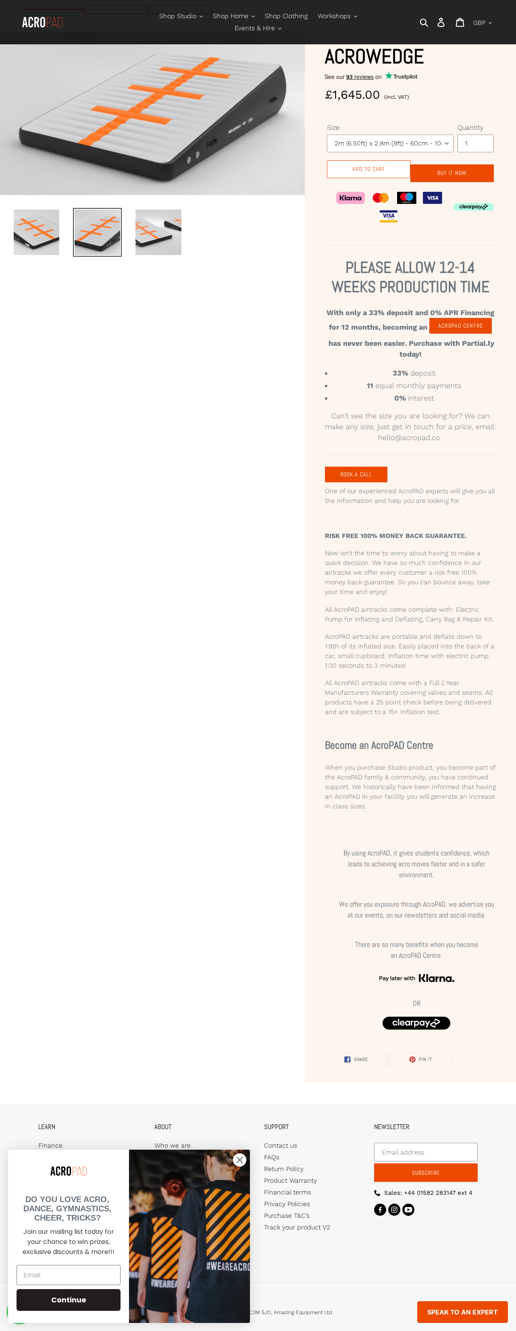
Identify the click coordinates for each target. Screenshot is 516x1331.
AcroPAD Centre (460, 325)
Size (333, 127)
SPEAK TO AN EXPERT (462, 1312)
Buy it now (452, 172)
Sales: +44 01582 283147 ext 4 (428, 1192)
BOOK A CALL (356, 474)
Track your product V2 (297, 1227)
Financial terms (287, 1192)
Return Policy (284, 1169)
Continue (68, 1300)
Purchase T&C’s (287, 1215)
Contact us (280, 1145)
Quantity (470, 127)
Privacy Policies (287, 1204)
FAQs (271, 1157)
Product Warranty (290, 1180)
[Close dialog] (240, 1160)
